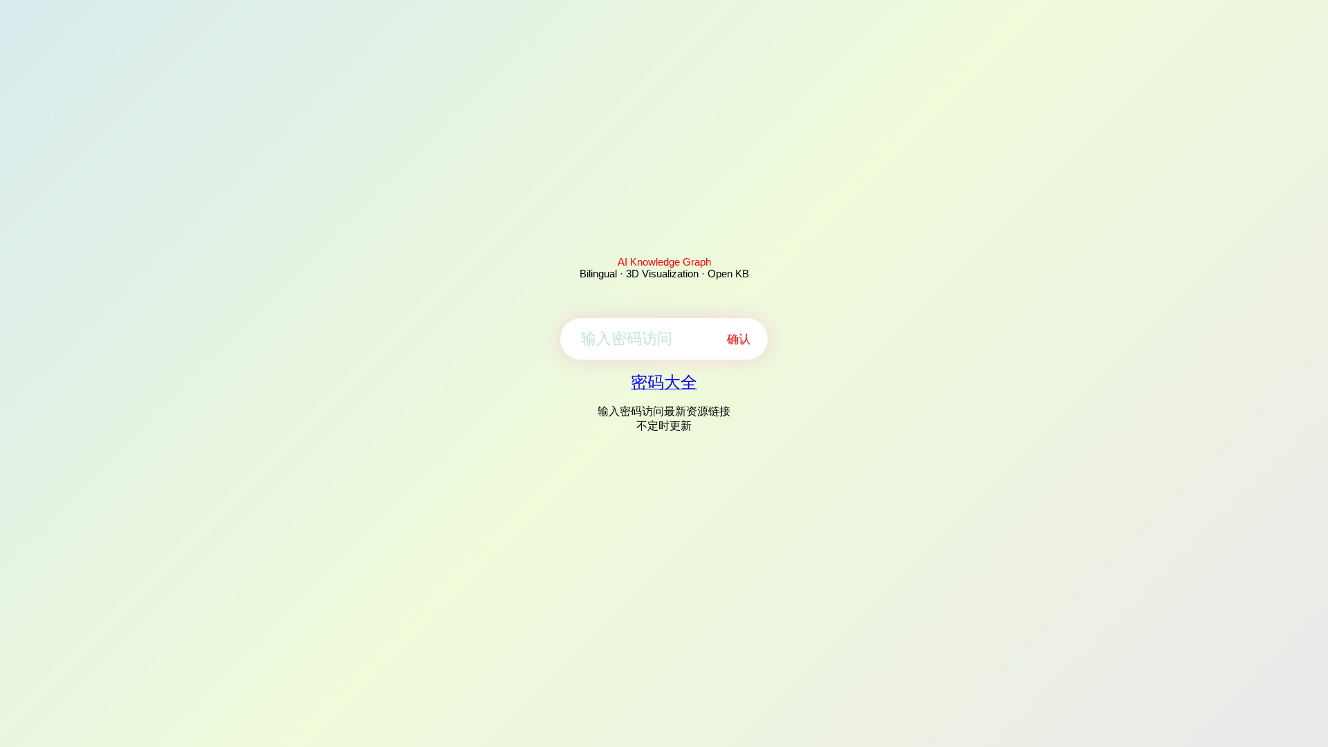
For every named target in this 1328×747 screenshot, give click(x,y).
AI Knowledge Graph (664, 262)
